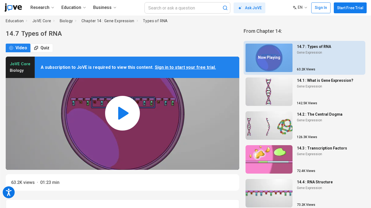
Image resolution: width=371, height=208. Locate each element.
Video (21, 47)
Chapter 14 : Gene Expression (107, 21)
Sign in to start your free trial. (185, 67)
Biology (66, 21)
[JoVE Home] (13, 7)
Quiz (44, 47)
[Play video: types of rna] (122, 113)
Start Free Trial (350, 8)
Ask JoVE (253, 8)
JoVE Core (41, 21)
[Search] (225, 8)
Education (15, 21)
